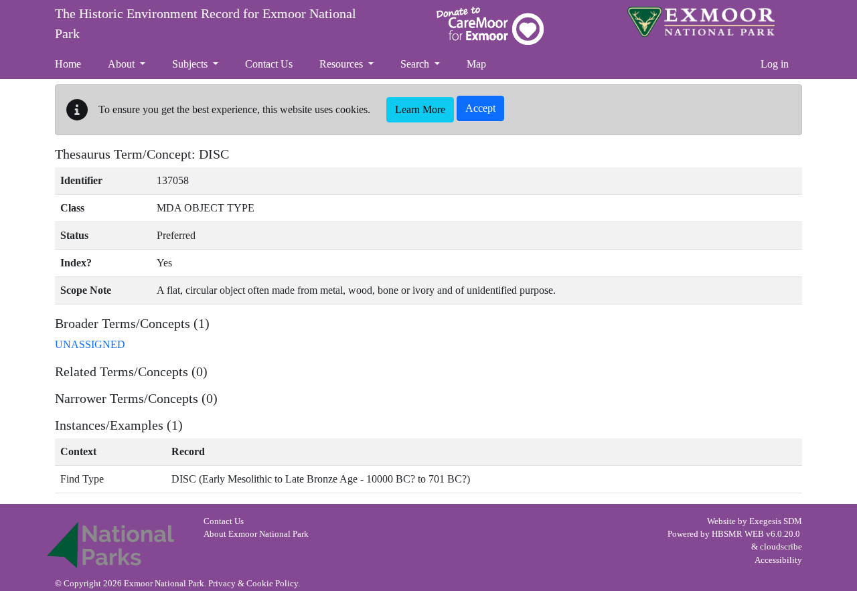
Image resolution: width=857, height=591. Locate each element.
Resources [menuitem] (342, 64)
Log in (775, 64)
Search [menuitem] (416, 64)
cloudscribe (781, 547)
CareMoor (490, 26)
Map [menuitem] (476, 64)
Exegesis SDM (775, 521)
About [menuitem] (122, 64)
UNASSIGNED (90, 344)
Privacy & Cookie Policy (253, 583)
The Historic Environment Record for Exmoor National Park (205, 23)
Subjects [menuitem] (191, 64)
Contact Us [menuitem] (269, 64)
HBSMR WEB (738, 534)
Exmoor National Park (701, 22)
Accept (480, 108)
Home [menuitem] (68, 64)
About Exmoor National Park (256, 534)
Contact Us (224, 521)
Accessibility (778, 560)
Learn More (420, 109)
